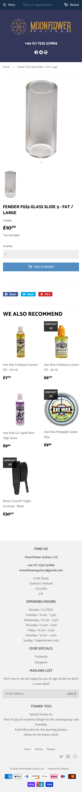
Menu (11, 5)
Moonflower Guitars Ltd (31, 769)
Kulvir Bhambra (25, 729)
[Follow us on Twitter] (41, 53)
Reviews (51, 749)
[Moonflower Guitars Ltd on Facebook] (68, 757)
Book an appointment (37, 5)
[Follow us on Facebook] (36, 53)
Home (6, 67)
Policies (39, 749)
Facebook (41, 656)
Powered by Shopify (58, 769)
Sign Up (72, 694)
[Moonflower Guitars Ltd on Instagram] (75, 757)
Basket (74, 5)
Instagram (41, 662)
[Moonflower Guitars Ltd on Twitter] (61, 757)
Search (27, 749)
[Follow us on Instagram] (46, 53)
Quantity (8, 246)
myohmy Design (34, 719)
